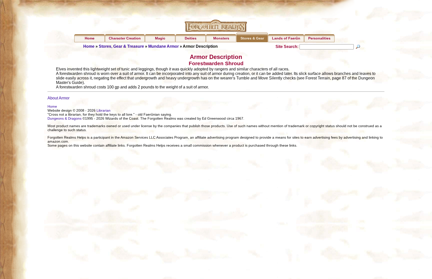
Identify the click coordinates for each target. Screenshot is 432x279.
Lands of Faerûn (286, 38)
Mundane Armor (163, 46)
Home (89, 38)
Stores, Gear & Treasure (121, 46)
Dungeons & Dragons (65, 118)
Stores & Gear (252, 38)
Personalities (319, 38)
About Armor (59, 98)
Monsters (221, 38)
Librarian (103, 110)
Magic (160, 38)
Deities (190, 38)
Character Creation (125, 38)
